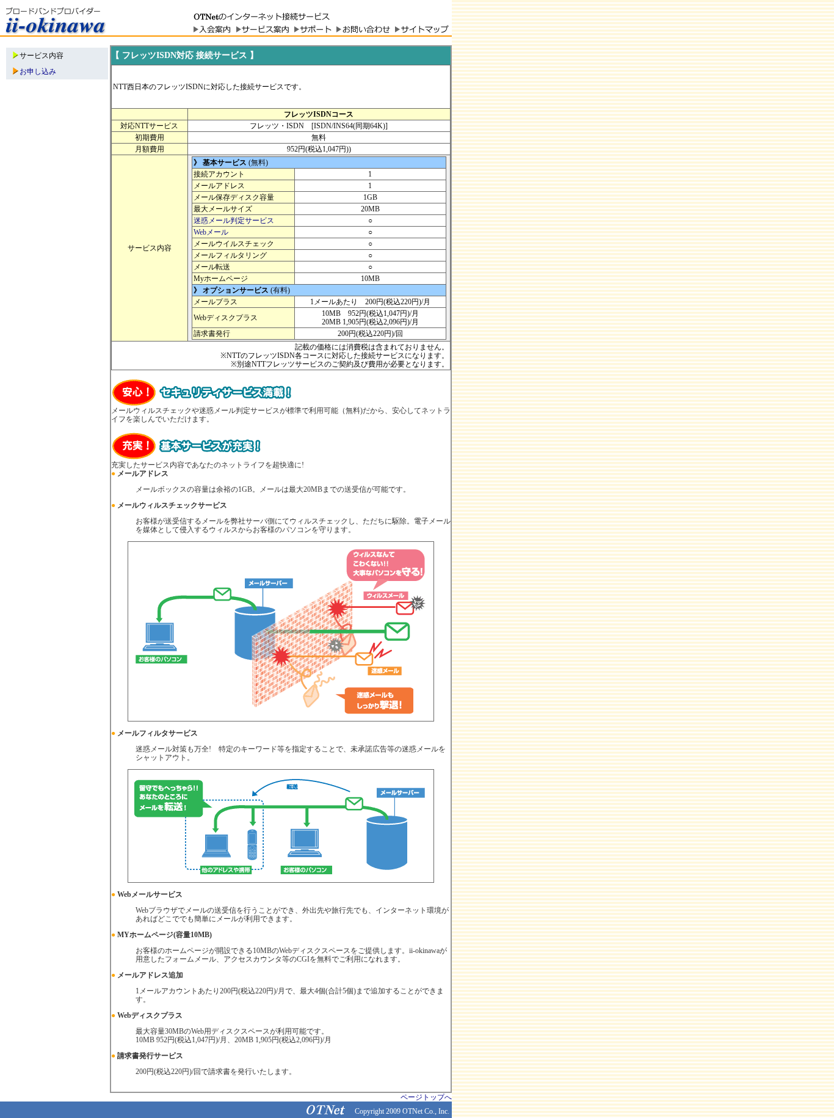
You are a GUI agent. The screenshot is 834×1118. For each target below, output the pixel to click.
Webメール (211, 232)
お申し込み (38, 71)
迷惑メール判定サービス (234, 220)
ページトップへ (426, 1097)
